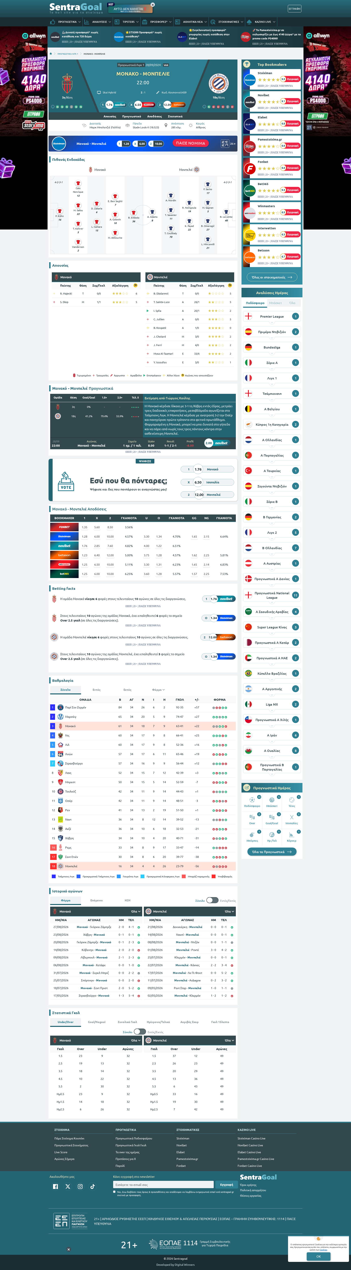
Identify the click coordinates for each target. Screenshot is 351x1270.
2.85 (97, 546)
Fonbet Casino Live (250, 1165)
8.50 (110, 527)
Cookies (323, 1249)
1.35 (84, 527)
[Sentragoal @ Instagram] (80, 1186)
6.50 (97, 564)
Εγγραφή (226, 1184)
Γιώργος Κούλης (178, 398)
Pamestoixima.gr (270, 139)
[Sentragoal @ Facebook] (55, 1186)
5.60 (97, 527)
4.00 (146, 546)
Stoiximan (265, 73)
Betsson (264, 250)
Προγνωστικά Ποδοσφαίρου (134, 1138)
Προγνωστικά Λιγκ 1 (131, 65)
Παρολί (120, 1165)
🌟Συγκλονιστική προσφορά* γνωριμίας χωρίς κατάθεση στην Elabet (209, 34)
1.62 (194, 555)
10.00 (110, 536)
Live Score (60, 1152)
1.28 (84, 536)
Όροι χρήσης (248, 1185)
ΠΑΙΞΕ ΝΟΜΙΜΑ (191, 143)
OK (318, 1256)
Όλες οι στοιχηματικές (269, 277)
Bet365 (263, 184)
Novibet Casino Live (250, 1145)
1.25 (84, 564)
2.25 (206, 555)
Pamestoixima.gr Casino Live (256, 1159)
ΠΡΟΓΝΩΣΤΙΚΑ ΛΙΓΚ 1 (67, 53)
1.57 (194, 574)
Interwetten (267, 228)
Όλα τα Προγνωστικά (268, 851)
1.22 (159, 546)
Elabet (262, 117)
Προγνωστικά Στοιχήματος (71, 1145)
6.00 (97, 536)
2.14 (206, 564)
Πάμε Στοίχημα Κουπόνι (69, 1138)
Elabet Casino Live (249, 1152)
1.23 (84, 555)
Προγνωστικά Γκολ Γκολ (131, 1145)
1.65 (194, 536)
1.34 (159, 536)
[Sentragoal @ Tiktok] (92, 1186)
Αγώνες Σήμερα (64, 1159)
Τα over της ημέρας (127, 1152)
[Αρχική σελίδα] (51, 53)
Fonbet (263, 162)
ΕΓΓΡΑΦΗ (294, 8)
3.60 (146, 574)
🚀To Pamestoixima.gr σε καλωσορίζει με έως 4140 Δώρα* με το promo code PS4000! (276, 34)
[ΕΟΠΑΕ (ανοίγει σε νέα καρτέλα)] (189, 1244)
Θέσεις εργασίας (250, 1195)
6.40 (97, 555)
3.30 (146, 536)
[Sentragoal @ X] (68, 1186)
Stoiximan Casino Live (251, 1138)
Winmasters (266, 206)
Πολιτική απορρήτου (253, 1190)
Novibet (263, 95)
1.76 (84, 546)
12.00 (110, 555)
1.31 (159, 564)
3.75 (146, 555)
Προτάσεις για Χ (126, 1159)
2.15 (206, 536)
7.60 (110, 546)
